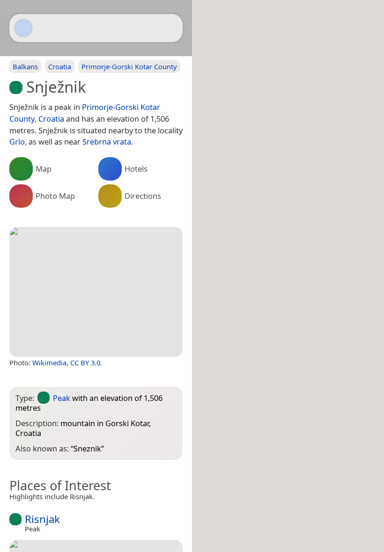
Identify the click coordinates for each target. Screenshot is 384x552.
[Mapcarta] (23, 28)
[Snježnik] (96, 292)
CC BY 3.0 (85, 362)
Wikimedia (49, 362)
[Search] (171, 28)
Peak (61, 397)
